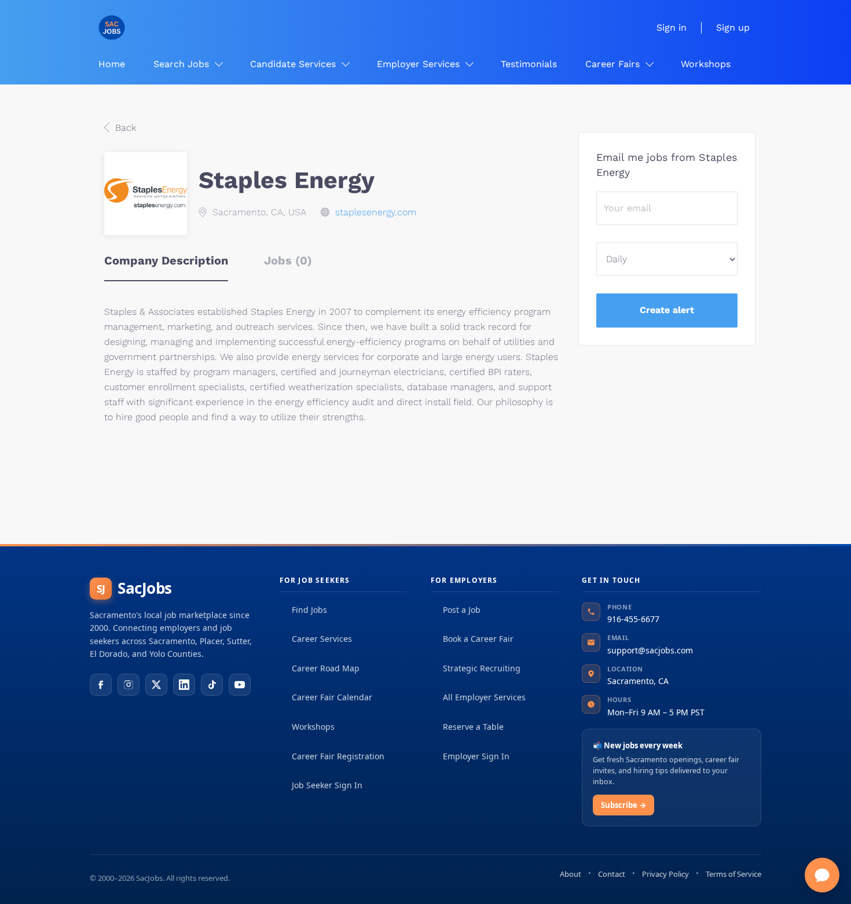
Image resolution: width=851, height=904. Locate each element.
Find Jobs (309, 609)
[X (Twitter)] (156, 685)
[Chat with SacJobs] (822, 875)
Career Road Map (326, 668)
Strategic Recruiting (481, 668)
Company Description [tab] (166, 260)
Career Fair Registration (338, 756)
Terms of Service (733, 874)
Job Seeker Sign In (327, 785)
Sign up (733, 27)
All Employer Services (484, 697)
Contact (611, 874)
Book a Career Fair (478, 638)
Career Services (322, 638)
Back (124, 127)
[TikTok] (212, 685)
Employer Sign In (476, 756)
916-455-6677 (633, 618)
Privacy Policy (665, 874)
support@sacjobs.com (650, 650)
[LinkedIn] (184, 685)
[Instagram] (129, 685)
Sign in (671, 27)
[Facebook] (101, 685)
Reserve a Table (473, 726)
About (570, 874)
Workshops (313, 726)
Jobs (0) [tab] (288, 260)
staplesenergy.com (375, 212)
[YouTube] (240, 685)
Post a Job (461, 609)
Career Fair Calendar (332, 697)
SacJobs (134, 588)
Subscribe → (623, 805)
